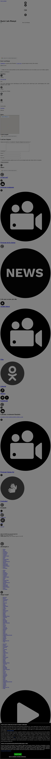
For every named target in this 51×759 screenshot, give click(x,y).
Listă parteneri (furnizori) (6, 750)
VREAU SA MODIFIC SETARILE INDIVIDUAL (17, 756)
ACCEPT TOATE (18, 754)
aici (14, 737)
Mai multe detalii (10, 730)
